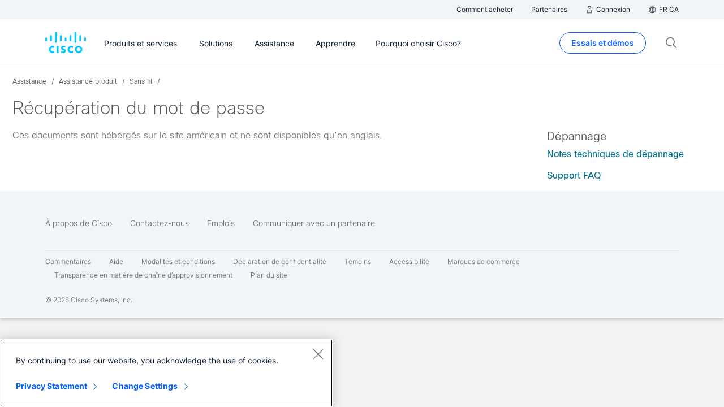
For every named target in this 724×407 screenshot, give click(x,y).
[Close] (318, 354)
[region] (166, 373)
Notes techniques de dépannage (615, 154)
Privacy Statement (51, 386)
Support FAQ (574, 175)
